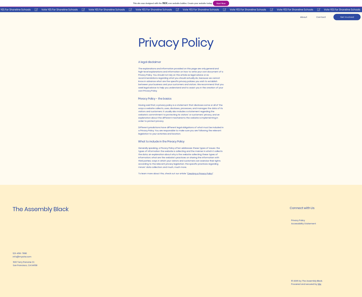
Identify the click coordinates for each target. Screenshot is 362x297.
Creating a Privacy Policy (200, 173)
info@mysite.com (22, 256)
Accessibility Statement (303, 223)
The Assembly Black (41, 209)
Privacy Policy (298, 220)
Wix (319, 284)
